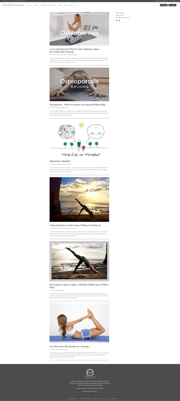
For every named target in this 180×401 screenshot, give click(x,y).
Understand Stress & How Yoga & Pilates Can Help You (75, 225)
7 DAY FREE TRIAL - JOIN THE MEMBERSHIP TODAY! (13, 1)
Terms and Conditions (85, 398)
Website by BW (114, 398)
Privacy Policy (105, 398)
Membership (43, 5)
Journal (65, 5)
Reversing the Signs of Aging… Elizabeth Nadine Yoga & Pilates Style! (79, 286)
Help (170, 1)
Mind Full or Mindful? (60, 161)
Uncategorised (64, 54)
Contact (71, 5)
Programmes (51, 5)
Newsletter (165, 1)
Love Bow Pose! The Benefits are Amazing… (70, 346)
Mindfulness (58, 164)
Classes (35, 5)
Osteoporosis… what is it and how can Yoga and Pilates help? (78, 104)
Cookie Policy (96, 398)
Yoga (75, 54)
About (28, 5)
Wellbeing (71, 54)
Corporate (158, 1)
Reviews (60, 5)
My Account (172, 5)
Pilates (58, 54)
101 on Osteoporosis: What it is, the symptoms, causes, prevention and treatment (75, 50)
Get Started (164, 5)
